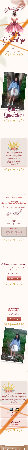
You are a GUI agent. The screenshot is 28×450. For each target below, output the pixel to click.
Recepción (13, 319)
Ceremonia (12, 278)
